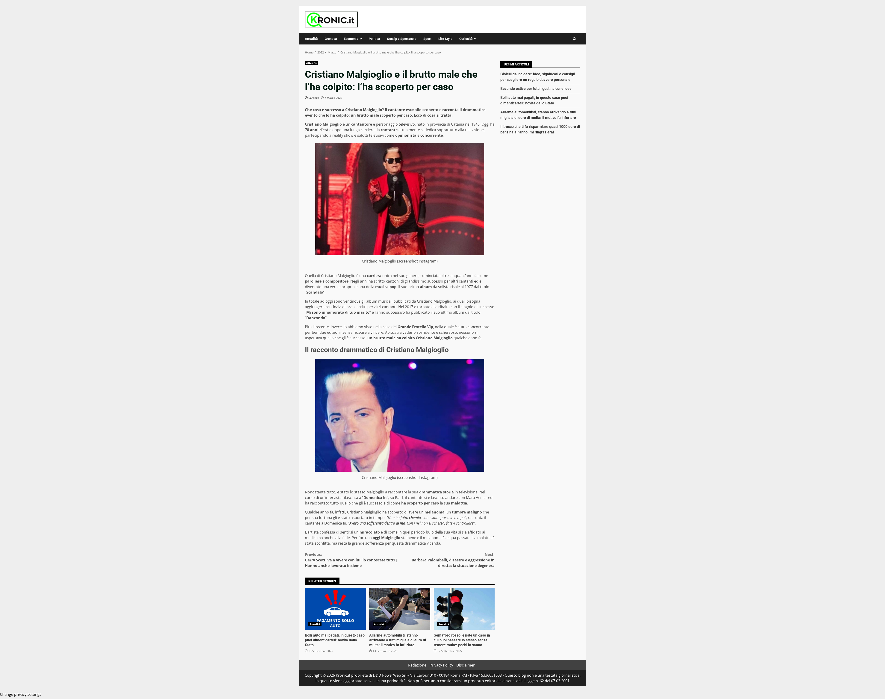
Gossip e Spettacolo (401, 39)
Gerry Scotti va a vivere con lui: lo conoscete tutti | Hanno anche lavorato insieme (351, 560)
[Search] (574, 38)
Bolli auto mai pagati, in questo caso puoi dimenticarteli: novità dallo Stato (335, 609)
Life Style (445, 39)
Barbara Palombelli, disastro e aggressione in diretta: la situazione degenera (453, 560)
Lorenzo (313, 98)
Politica (374, 39)
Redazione (417, 665)
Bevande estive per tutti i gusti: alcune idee (536, 88)
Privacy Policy (441, 665)
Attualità (311, 39)
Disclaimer (465, 665)
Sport (427, 39)
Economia (351, 39)
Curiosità (466, 39)
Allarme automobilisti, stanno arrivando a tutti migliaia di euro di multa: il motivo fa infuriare (399, 609)
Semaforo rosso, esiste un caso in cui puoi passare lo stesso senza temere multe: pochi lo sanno (464, 609)
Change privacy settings (20, 694)
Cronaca (331, 39)
